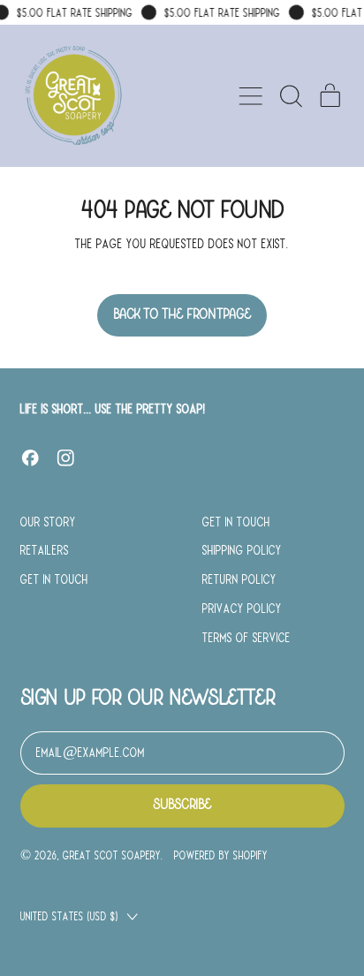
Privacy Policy (242, 608)
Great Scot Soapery (112, 855)
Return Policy (239, 579)
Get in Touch (54, 579)
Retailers (44, 550)
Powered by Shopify (221, 855)
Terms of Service (246, 638)
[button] (291, 96)
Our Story (48, 522)
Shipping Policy (242, 550)
